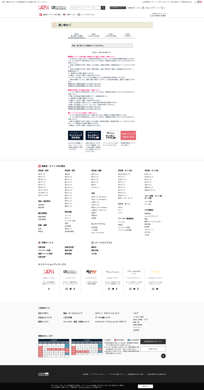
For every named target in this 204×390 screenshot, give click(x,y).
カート (160, 8)
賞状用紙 (68, 212)
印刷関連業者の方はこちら (118, 7)
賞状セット (68, 229)
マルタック (95, 187)
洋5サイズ (121, 185)
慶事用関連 (42, 217)
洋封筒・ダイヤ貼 (125, 170)
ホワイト (68, 218)
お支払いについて (45, 317)
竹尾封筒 (94, 227)
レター (120, 213)
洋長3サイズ (122, 195)
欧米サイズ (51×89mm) (99, 207)
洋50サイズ (122, 193)
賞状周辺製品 (69, 231)
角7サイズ (68, 201)
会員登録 (130, 8)
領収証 (40, 231)
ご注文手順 (67, 317)
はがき (120, 207)
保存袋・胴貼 (96, 170)
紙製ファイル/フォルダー (153, 221)
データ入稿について (103, 317)
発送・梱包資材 (44, 201)
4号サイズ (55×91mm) (99, 197)
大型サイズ (95, 202)
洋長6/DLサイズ (149, 190)
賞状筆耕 (68, 254)
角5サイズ (68, 195)
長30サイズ (42, 187)
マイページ (137, 327)
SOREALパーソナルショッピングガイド (110, 322)
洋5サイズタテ (43, 195)
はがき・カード (124, 204)
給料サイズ (68, 206)
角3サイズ (68, 190)
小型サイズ (95, 205)
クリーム (68, 215)
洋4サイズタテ (43, 190)
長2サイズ (41, 185)
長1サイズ (41, 182)
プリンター (121, 222)
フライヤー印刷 (44, 250)
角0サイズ (68, 179)
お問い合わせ (188, 2)
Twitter (71, 289)
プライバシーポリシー (98, 374)
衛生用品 (147, 224)
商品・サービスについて (72, 313)
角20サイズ (69, 187)
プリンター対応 (70, 221)
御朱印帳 (94, 250)
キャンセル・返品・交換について (76, 322)
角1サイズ (68, 182)
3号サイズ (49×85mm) (99, 199)
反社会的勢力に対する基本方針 (157, 374)
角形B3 (67, 174)
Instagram (67, 289)
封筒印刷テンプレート (150, 2)
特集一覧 (136, 322)
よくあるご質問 (138, 317)
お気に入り (149, 8)
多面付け (94, 215)
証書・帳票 (42, 225)
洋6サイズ (121, 187)
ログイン (139, 8)
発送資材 (41, 205)
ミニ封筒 (94, 230)
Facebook (48, 289)
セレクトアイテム (98, 224)
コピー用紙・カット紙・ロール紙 (154, 197)
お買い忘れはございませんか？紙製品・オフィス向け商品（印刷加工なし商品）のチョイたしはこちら (93, 147)
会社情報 (85, 374)
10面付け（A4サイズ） (99, 210)
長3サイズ (41, 174)
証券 (39, 229)
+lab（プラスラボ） (98, 233)
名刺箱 (93, 218)
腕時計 (94, 247)
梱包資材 (41, 207)
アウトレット (149, 229)
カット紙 (147, 204)
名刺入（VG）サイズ (125, 198)
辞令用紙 (68, 226)
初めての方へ (43, 313)
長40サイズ (42, 179)
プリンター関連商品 (125, 218)
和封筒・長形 (43, 170)
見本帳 (146, 227)
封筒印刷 (41, 247)
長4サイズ (41, 177)
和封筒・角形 (70, 170)
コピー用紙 (148, 201)
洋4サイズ (121, 182)
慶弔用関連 (42, 213)
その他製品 (148, 210)
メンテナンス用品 (124, 227)
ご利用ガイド (177, 2)
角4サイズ (68, 193)
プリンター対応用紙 (125, 230)
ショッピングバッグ (151, 216)
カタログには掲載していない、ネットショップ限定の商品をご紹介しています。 (75, 146)
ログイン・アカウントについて (107, 313)
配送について (43, 322)
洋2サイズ (121, 177)
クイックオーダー (165, 2)
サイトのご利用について (116, 374)
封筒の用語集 (137, 325)
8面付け (94, 213)
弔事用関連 (42, 219)
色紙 (146, 219)
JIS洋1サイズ (122, 179)
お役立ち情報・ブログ (140, 319)
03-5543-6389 (159, 16)
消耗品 (120, 225)
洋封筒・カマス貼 (151, 170)
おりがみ (147, 232)
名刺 (93, 193)
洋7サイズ (121, 190)
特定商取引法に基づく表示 (135, 374)
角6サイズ (68, 198)
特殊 (66, 223)
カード (120, 210)
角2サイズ (68, 185)
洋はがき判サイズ (124, 174)
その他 (146, 235)
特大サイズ (68, 177)
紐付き (93, 185)
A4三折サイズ (43, 193)
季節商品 (147, 213)
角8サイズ (68, 203)
